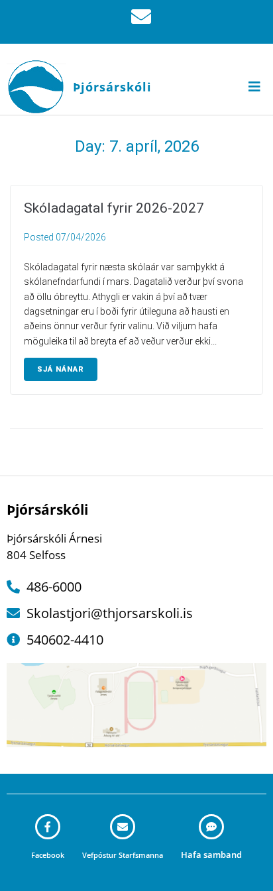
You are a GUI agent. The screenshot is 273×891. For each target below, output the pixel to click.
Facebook (47, 855)
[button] (254, 86)
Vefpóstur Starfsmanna (122, 855)
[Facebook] (47, 826)
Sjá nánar (60, 369)
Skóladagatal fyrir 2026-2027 (114, 208)
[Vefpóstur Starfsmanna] (122, 826)
